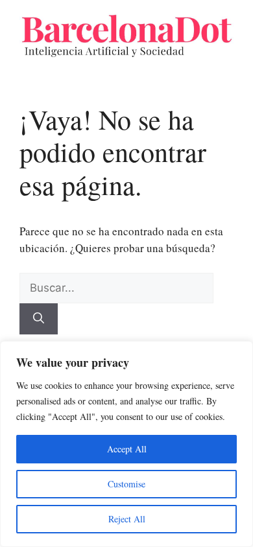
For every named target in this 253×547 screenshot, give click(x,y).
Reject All (126, 519)
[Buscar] (38, 318)
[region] (126, 444)
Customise (126, 484)
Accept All (127, 449)
